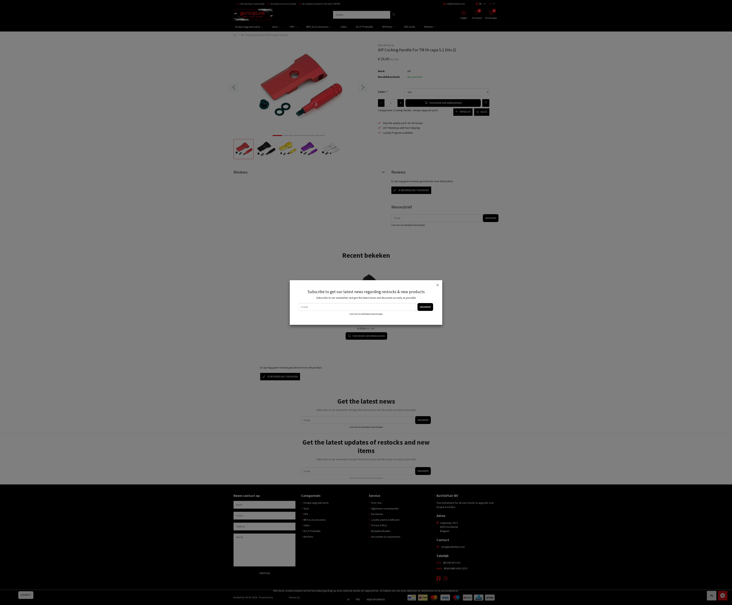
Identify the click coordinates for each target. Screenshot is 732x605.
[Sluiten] (437, 285)
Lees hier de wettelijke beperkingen (366, 314)
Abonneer (425, 306)
